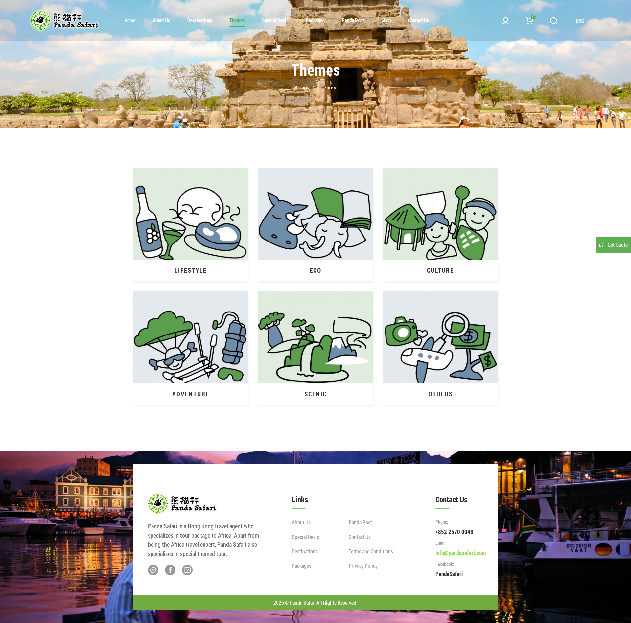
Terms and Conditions (371, 551)
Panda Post (360, 522)
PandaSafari (449, 574)
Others (440, 393)
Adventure (190, 393)
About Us (301, 522)
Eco (315, 270)
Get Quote (618, 244)
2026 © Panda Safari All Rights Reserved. (315, 602)
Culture (440, 270)
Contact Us (360, 536)
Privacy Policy (363, 565)
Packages (301, 565)
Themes (327, 87)
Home (301, 87)
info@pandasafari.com (460, 553)
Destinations (305, 551)
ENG (580, 20)
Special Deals (305, 536)
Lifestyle (191, 270)
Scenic (315, 393)
